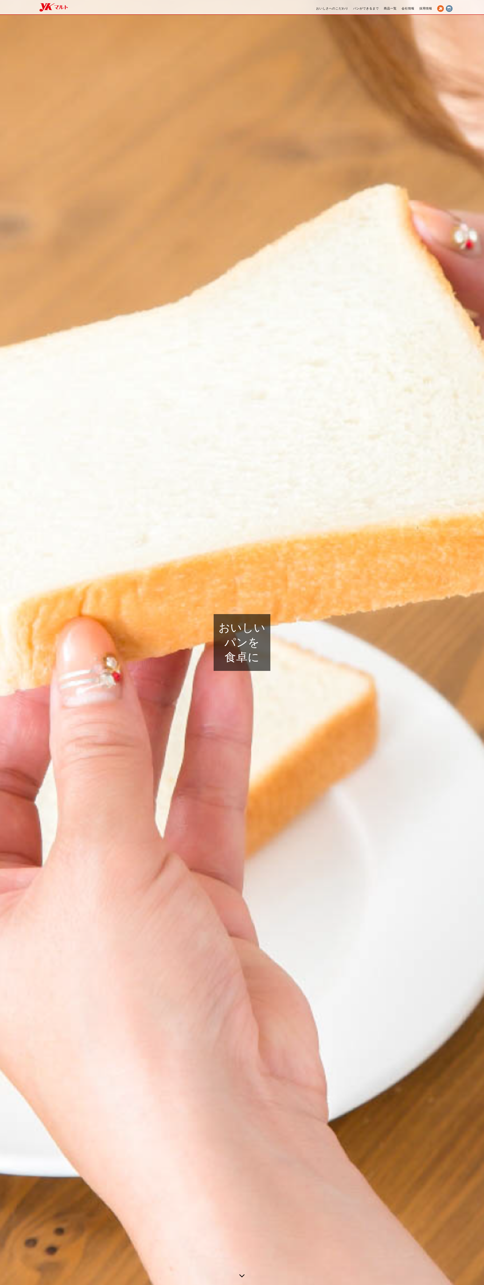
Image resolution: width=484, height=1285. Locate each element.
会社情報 (408, 8)
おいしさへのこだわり (332, 8)
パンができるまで (366, 8)
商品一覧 (390, 8)
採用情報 (425, 8)
